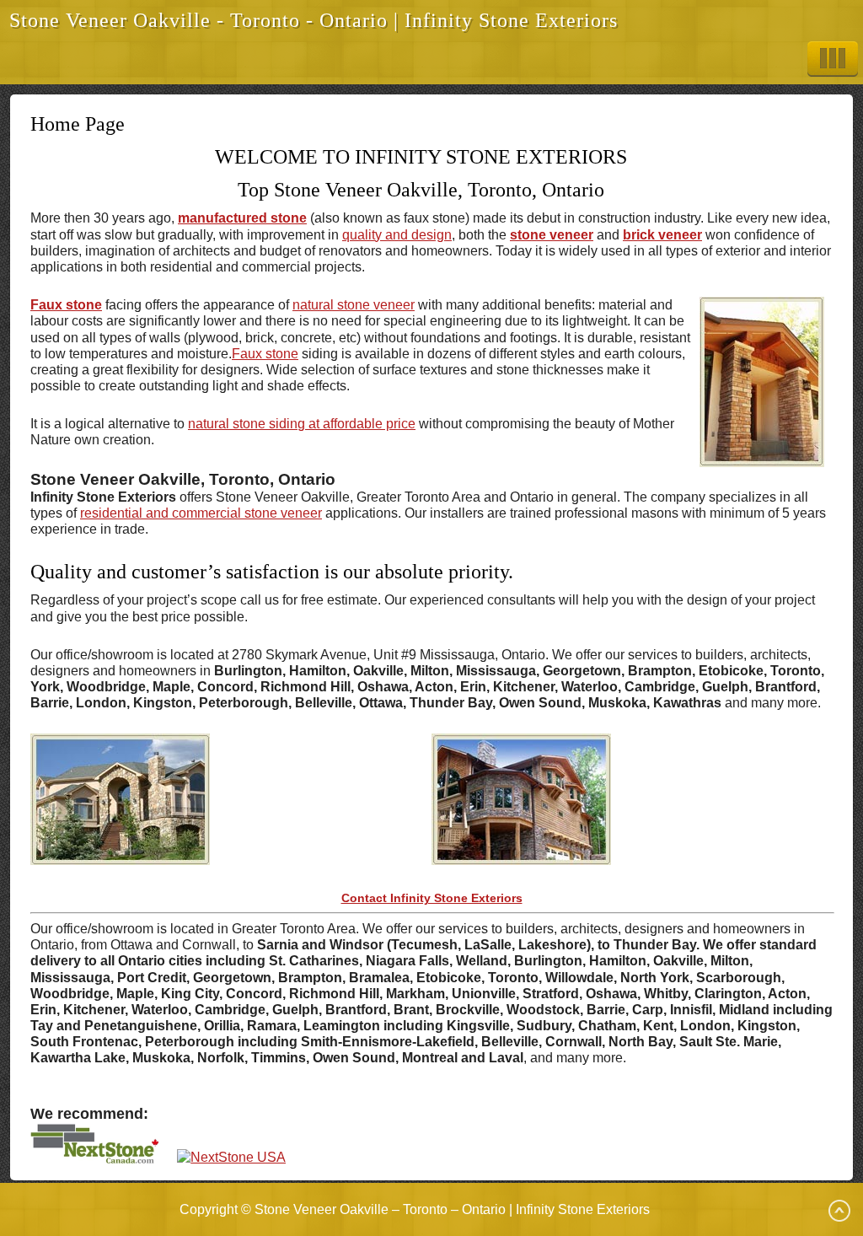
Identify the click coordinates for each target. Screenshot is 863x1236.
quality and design (397, 235)
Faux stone (66, 305)
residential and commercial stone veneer (201, 513)
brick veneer (662, 235)
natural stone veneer (353, 305)
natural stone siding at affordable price (301, 423)
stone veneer (551, 235)
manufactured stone (242, 218)
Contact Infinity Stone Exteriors (432, 898)
